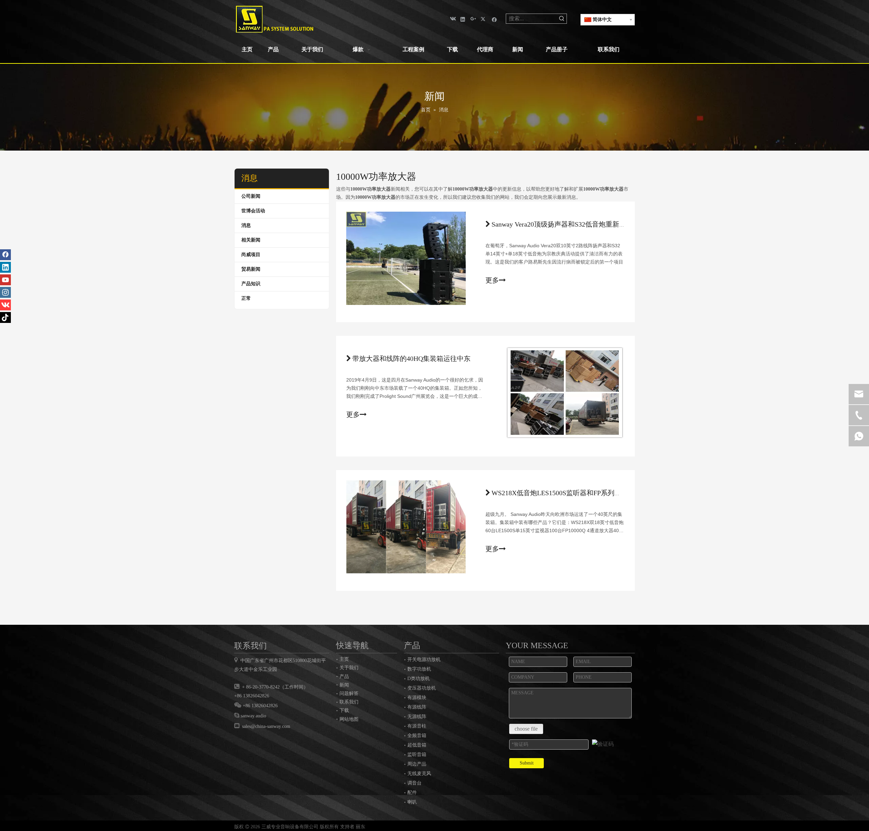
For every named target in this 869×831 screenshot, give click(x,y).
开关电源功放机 (424, 659)
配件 (412, 792)
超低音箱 (416, 745)
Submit (527, 763)
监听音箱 (416, 754)
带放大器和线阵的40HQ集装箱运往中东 (411, 358)
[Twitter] (484, 18)
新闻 (344, 685)
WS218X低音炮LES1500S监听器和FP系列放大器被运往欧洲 (580, 493)
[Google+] (473, 18)
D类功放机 (418, 678)
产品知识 (250, 283)
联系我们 (348, 701)
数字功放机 (419, 669)
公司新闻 (250, 196)
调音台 (414, 783)
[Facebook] (494, 18)
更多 (492, 280)
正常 (246, 298)
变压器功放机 (421, 688)
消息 (246, 225)
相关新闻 (250, 240)
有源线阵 (416, 707)
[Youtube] (5, 279)
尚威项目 (250, 254)
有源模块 (416, 697)
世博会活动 (253, 210)
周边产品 (416, 764)
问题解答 (348, 693)
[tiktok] (5, 317)
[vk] (452, 18)
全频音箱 (416, 735)
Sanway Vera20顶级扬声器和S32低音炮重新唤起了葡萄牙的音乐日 (589, 224)
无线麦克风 (419, 773)
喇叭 (412, 802)
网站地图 (348, 719)
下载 (344, 710)
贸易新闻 (250, 269)
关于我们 (348, 667)
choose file (526, 729)
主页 (344, 659)
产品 (344, 676)
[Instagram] (5, 292)
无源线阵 (416, 716)
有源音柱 (416, 726)
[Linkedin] (463, 18)
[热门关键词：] (562, 18)
